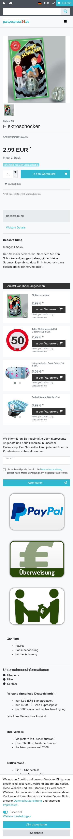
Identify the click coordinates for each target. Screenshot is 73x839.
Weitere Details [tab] (16, 227)
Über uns (13, 675)
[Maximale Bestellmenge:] (15, 172)
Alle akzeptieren (36, 824)
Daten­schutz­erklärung (28, 800)
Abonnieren (35, 482)
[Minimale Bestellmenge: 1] (15, 176)
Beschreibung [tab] (15, 215)
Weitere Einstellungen (17, 816)
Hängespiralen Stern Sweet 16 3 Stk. (48, 364)
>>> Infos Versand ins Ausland (26, 716)
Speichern (36, 832)
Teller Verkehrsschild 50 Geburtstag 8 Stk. (44, 330)
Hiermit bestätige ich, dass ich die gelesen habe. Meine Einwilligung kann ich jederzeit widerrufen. (37, 471)
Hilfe (10, 679)
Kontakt (12, 683)
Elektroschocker (40, 295)
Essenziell (16, 812)
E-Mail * (10, 458)
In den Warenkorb (44, 173)
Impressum (10, 804)
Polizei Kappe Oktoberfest (46, 397)
